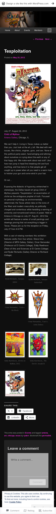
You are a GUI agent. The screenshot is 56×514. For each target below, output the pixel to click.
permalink (46, 435)
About (17, 30)
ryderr (26, 435)
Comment (37, 482)
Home (7, 30)
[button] (16, 274)
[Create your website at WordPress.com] (28, 3)
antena (45, 432)
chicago (11, 435)
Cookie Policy (15, 502)
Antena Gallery (10, 137)
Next (48, 39)
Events (27, 30)
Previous (38, 39)
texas (18, 435)
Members (38, 30)
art (5, 435)
